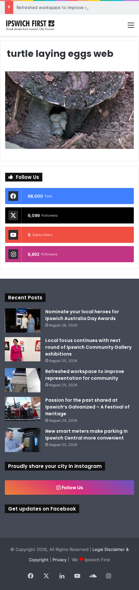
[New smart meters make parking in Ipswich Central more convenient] (22, 440)
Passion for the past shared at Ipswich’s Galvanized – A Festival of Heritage (87, 407)
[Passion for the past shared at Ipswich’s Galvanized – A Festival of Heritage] (22, 409)
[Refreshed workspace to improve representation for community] (22, 380)
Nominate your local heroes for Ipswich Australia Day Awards (82, 315)
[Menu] (131, 27)
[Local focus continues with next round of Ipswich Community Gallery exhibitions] (22, 349)
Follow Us (72, 487)
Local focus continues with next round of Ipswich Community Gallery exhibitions (88, 347)
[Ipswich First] (31, 25)
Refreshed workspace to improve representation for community (84, 374)
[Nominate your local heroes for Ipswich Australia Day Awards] (22, 320)
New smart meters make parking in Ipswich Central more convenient (86, 434)
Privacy (59, 559)
